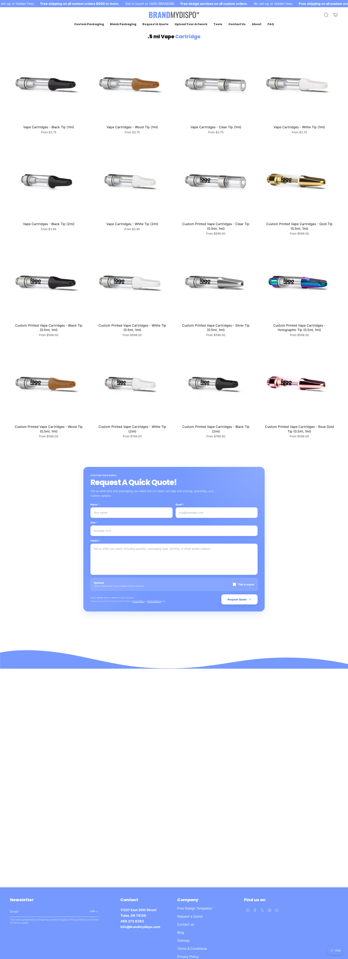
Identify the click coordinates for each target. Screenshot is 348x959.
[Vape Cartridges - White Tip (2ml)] (132, 181)
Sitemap (183, 940)
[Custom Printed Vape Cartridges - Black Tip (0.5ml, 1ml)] (48, 282)
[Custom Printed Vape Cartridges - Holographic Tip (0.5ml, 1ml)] (299, 282)
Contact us (185, 924)
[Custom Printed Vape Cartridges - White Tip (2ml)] (132, 383)
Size (94, 522)
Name (94, 504)
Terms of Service (154, 601)
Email (180, 504)
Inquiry (95, 540)
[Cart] (335, 14)
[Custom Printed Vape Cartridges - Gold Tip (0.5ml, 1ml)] (299, 181)
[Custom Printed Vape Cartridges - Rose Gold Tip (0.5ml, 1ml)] (299, 383)
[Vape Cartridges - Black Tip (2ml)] (48, 181)
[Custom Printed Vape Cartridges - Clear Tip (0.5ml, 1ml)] (215, 181)
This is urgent (246, 584)
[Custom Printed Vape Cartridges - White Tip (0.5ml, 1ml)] (132, 282)
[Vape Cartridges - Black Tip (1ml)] (48, 84)
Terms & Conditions (192, 949)
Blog (180, 932)
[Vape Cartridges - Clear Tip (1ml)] (215, 84)
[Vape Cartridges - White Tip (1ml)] (299, 84)
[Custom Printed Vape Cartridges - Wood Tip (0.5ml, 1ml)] (48, 383)
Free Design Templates (194, 908)
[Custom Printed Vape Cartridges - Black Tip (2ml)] (215, 383)
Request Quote (237, 599)
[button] (89, 24)
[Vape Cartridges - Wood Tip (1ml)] (132, 84)
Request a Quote (190, 916)
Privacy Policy (138, 601)
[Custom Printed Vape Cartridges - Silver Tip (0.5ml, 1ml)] (215, 282)
